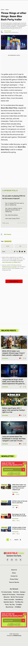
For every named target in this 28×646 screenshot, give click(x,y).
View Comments (14, 281)
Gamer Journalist (9, 599)
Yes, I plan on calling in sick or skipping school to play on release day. (13, 210)
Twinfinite (16, 592)
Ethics (14, 573)
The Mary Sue (19, 602)
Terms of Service (10, 473)
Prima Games (20, 594)
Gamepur (22, 592)
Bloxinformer (9, 607)
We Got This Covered (17, 597)
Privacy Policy (18, 473)
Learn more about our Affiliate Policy (11, 262)
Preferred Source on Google (9, 266)
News (7, 9)
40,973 (16, 539)
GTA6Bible (18, 607)
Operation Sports (9, 602)
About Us (14, 570)
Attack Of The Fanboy (8, 594)
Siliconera (6, 597)
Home (2, 9)
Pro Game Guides (6, 592)
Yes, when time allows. (11, 215)
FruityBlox (19, 604)
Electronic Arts (8, 241)
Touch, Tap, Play (10, 604)
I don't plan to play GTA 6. (12, 218)
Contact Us (14, 576)
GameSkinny (19, 599)
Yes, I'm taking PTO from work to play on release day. (14, 204)
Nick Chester (7, 31)
